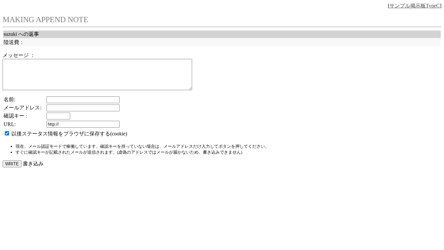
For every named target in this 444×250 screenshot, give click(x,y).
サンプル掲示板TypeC (414, 5)
